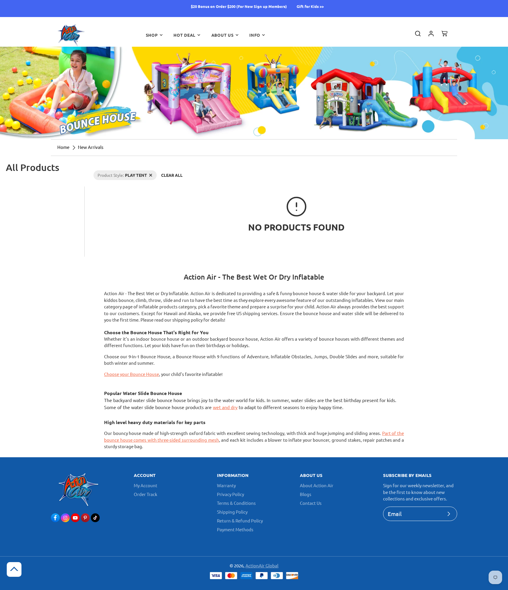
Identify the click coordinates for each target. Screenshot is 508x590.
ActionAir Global (261, 565)
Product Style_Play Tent (115, 173)
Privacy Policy (230, 494)
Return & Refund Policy (240, 520)
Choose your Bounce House (131, 374)
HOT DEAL (184, 35)
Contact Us (311, 503)
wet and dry (225, 407)
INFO (254, 35)
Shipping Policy (232, 512)
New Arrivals (90, 147)
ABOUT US (222, 35)
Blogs (305, 494)
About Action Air (316, 485)
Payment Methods (235, 529)
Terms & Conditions (236, 503)
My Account (145, 485)
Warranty (226, 485)
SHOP (152, 35)
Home (63, 147)
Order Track (145, 494)
